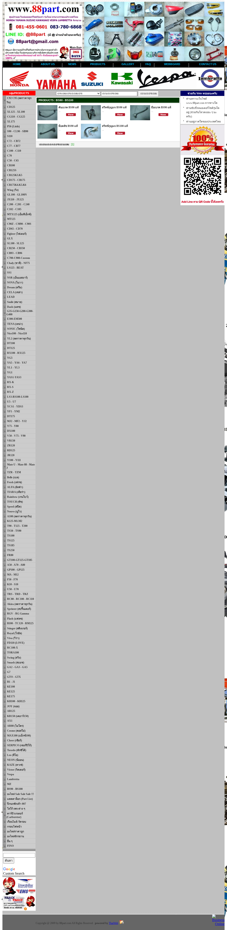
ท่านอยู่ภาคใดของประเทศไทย (203, 121)
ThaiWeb (113, 923)
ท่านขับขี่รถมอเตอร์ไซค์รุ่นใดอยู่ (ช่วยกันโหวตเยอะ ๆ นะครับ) (202, 112)
